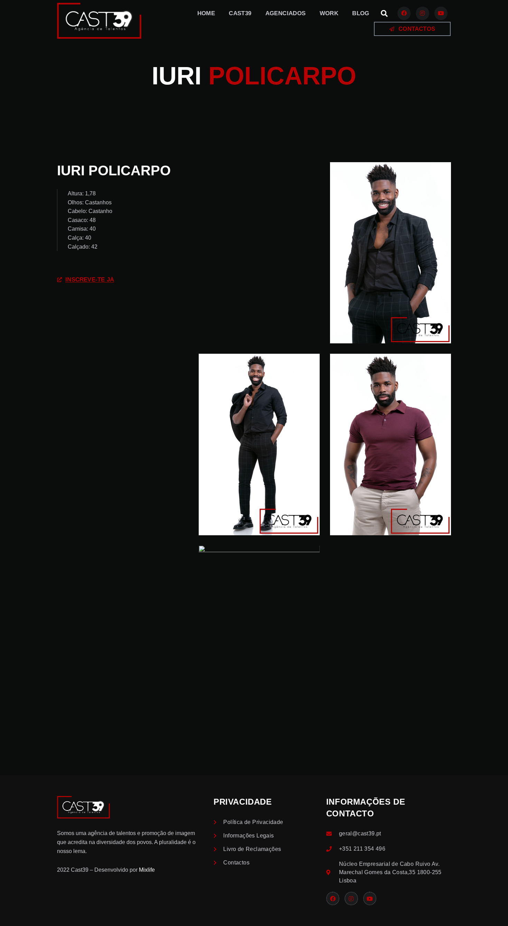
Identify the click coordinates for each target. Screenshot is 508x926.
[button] (384, 13)
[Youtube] (441, 13)
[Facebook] (404, 13)
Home (206, 13)
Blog (360, 13)
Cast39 (240, 13)
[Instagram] (422, 13)
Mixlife (147, 870)
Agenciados (285, 13)
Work (329, 13)
